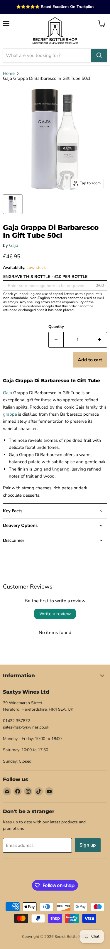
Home (9, 73)
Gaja (13, 245)
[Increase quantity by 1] (99, 339)
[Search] (99, 55)
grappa (10, 414)
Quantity (56, 327)
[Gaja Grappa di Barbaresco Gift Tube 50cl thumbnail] (12, 204)
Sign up (87, 845)
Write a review (55, 614)
